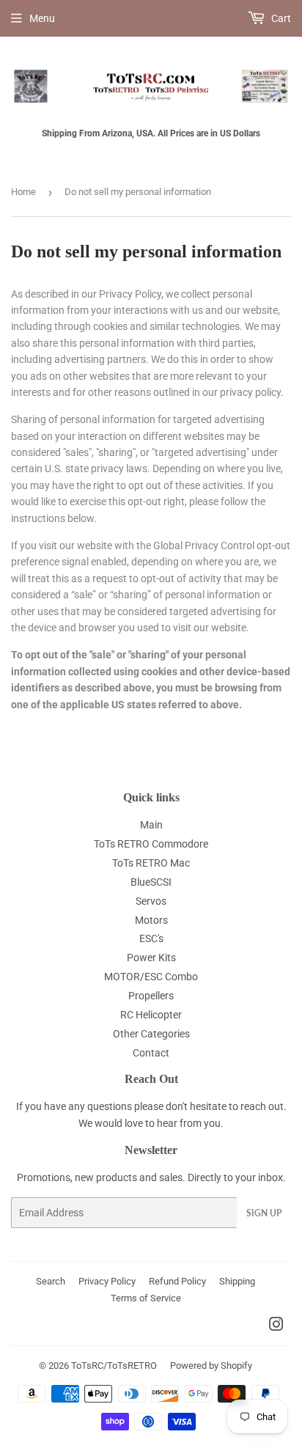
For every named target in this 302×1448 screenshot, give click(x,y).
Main (151, 825)
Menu (42, 18)
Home (23, 191)
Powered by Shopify (211, 1365)
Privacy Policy (107, 1281)
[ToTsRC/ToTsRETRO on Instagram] (276, 1326)
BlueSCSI (151, 882)
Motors (151, 920)
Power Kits (151, 957)
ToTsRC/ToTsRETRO (114, 1365)
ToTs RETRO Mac (151, 863)
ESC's (151, 938)
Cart (280, 18)
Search (50, 1281)
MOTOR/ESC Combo (151, 976)
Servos (151, 901)
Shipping (237, 1281)
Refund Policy (177, 1281)
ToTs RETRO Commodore (151, 844)
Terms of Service (146, 1298)
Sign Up (263, 1213)
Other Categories (151, 1034)
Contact (151, 1053)
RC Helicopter (151, 1015)
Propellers (151, 996)
